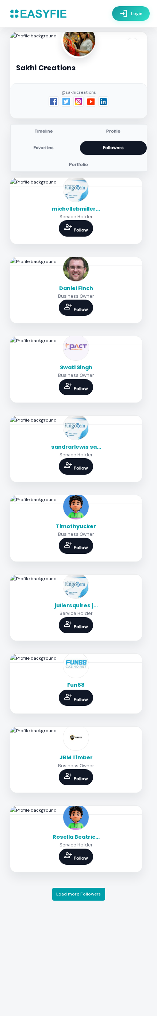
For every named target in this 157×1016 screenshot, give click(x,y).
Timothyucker (76, 526)
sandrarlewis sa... (76, 446)
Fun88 (76, 685)
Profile (113, 131)
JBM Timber (76, 757)
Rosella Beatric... (76, 837)
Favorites (44, 148)
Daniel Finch (76, 288)
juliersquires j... (76, 605)
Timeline (44, 131)
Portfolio (78, 164)
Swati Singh (76, 367)
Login (130, 13)
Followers (113, 148)
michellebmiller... (76, 208)
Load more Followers (78, 894)
